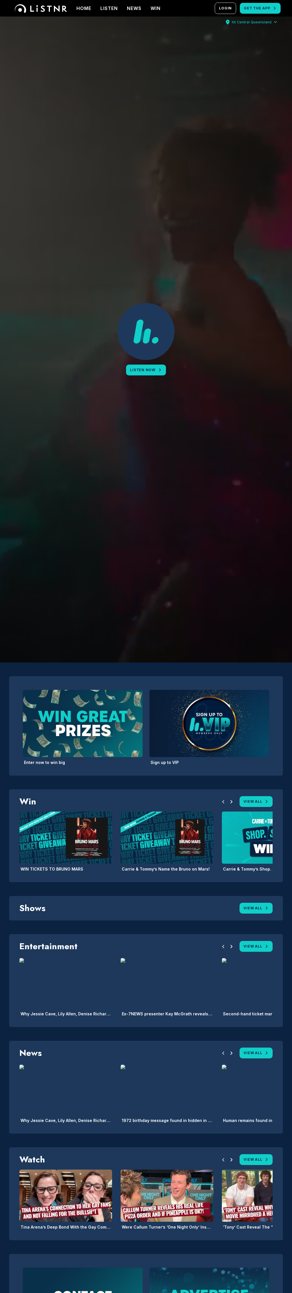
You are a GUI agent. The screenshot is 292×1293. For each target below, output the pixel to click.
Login (225, 8)
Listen (109, 8)
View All (253, 801)
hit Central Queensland (251, 22)
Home (83, 8)
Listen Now (142, 370)
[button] (223, 802)
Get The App (257, 8)
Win (156, 8)
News (134, 8)
